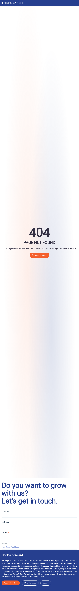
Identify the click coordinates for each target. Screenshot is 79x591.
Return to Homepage (39, 255)
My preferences (30, 583)
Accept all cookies (10, 583)
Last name (5, 522)
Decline (45, 583)
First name (5, 511)
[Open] (75, 3)
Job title (5, 533)
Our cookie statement (49, 566)
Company (5, 543)
